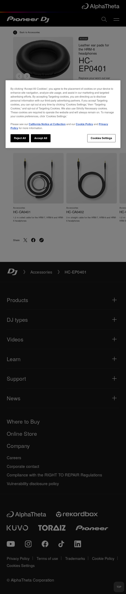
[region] (63, 114)
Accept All (40, 138)
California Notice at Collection (47, 124)
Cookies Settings (101, 138)
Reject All (20, 138)
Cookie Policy (84, 124)
